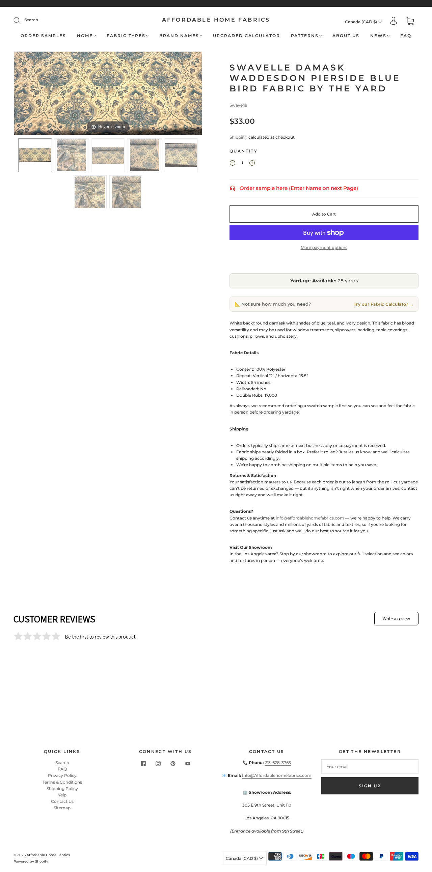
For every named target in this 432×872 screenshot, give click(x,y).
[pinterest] (172, 763)
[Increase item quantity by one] (252, 163)
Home (85, 35)
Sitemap (62, 807)
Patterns (305, 35)
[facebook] (143, 763)
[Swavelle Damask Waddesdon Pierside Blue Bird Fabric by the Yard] (35, 155)
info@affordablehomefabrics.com (310, 518)
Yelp (62, 794)
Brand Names (179, 35)
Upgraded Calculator (246, 35)
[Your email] (369, 766)
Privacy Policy (62, 775)
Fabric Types (126, 35)
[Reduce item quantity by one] (232, 163)
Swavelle (238, 105)
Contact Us (62, 801)
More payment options (324, 247)
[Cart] (410, 22)
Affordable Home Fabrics (216, 20)
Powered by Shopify (31, 861)
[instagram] (158, 763)
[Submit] (21, 19)
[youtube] (187, 763)
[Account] (393, 21)
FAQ (405, 35)
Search (31, 19)
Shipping (238, 137)
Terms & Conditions (62, 782)
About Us (345, 35)
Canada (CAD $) (361, 21)
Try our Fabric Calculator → (384, 304)
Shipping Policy (62, 788)
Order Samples (43, 35)
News (378, 35)
